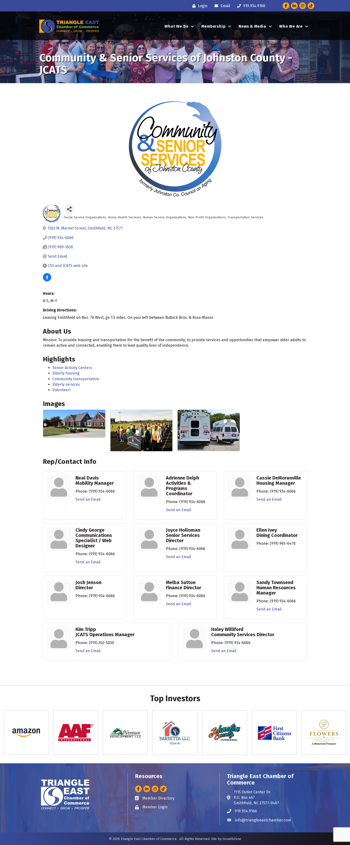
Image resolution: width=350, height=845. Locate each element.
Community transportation (75, 379)
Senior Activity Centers (72, 367)
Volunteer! (61, 390)
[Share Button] (69, 209)
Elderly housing (66, 373)
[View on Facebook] (47, 280)
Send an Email (87, 499)
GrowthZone (232, 839)
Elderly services (66, 384)
